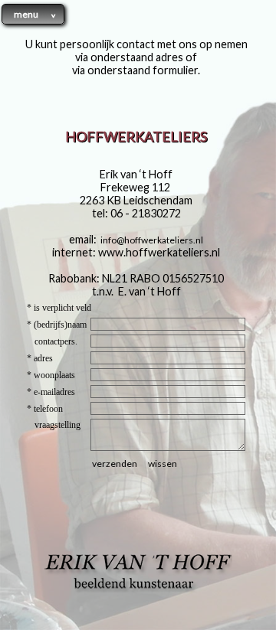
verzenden (114, 463)
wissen (162, 463)
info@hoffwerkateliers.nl (151, 240)
